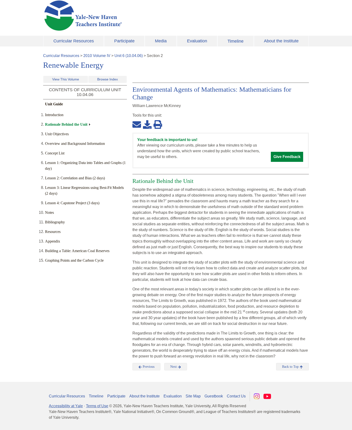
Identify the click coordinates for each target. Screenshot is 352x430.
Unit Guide (54, 104)
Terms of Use (97, 406)
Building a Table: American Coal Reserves (77, 251)
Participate (124, 41)
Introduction (54, 115)
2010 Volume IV (96, 56)
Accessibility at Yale (66, 406)
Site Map (193, 396)
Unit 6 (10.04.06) (128, 56)
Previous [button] (148, 366)
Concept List (54, 153)
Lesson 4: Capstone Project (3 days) (72, 203)
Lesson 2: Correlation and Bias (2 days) (75, 178)
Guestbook (213, 396)
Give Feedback (287, 157)
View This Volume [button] (65, 79)
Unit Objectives (57, 134)
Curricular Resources (73, 41)
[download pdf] (147, 124)
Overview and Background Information (75, 143)
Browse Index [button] (107, 79)
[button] (324, 421)
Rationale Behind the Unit (66, 124)
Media (161, 41)
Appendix (52, 241)
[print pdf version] (157, 124)
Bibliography (55, 222)
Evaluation (197, 41)
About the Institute (281, 41)
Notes (49, 212)
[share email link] (136, 124)
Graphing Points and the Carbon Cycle (74, 260)
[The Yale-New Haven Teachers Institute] (130, 15)
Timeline (235, 41)
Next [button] (174, 366)
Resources (53, 232)
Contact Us (236, 396)
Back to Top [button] (291, 366)
